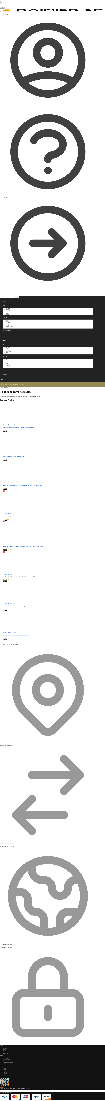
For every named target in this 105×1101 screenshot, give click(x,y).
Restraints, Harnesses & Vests (9, 424)
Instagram (5, 1071)
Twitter (4, 1069)
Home (1, 387)
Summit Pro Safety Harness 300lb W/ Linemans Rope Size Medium (18, 427)
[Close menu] (0, 1)
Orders (4, 1049)
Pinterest (5, 1072)
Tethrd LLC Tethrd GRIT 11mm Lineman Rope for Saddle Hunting (18, 606)
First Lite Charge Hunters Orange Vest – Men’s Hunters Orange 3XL (19, 576)
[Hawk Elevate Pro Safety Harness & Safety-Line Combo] (48, 621)
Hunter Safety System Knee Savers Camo (12, 516)
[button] (1, 291)
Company (5, 1048)
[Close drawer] (0, 4)
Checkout (5, 197)
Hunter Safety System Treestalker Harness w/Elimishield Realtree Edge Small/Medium (23, 546)
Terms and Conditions (8, 1062)
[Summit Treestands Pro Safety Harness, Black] (48, 442)
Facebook (5, 1068)
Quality (4, 1050)
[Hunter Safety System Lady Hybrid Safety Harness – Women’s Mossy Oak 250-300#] (48, 471)
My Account (5, 14)
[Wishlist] (102, 2)
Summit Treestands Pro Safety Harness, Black (13, 456)
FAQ (4, 1063)
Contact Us (5, 1060)
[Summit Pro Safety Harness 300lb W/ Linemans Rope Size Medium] (48, 413)
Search (17, 11)
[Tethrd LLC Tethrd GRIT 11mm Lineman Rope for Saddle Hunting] (48, 592)
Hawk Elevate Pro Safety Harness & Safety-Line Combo (16, 635)
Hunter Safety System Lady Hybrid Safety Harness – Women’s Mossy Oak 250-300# (22, 485)
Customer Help (6, 106)
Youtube (5, 1073)
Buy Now (5, 431)
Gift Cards (5, 1053)
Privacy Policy (6, 1052)
